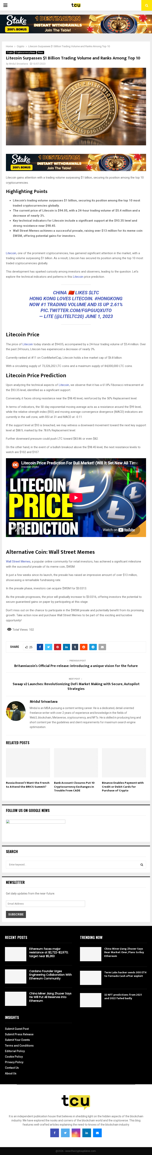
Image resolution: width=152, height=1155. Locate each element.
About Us (10, 1073)
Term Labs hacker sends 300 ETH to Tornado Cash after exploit (125, 974)
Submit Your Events (17, 1039)
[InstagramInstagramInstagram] (76, 1133)
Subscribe (16, 914)
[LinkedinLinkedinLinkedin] (86, 1133)
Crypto (10, 52)
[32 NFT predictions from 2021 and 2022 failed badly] (90, 1000)
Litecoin (11, 253)
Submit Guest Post (17, 1028)
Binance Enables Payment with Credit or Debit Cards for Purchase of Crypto (123, 786)
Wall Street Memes (18, 561)
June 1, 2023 (99, 316)
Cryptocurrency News (25, 52)
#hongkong (109, 298)
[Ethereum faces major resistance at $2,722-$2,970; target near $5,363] (15, 954)
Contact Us (12, 1067)
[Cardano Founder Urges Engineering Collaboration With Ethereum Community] (15, 976)
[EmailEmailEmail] (97, 1133)
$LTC (94, 292)
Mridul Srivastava (18, 63)
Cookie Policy (14, 1056)
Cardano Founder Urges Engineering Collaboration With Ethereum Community (50, 974)
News (40, 52)
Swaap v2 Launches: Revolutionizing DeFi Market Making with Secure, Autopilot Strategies (76, 686)
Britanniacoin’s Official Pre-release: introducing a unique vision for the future (76, 666)
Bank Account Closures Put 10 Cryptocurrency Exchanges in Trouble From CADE (74, 786)
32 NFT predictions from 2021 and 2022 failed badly (123, 996)
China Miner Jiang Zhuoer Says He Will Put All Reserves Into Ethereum (50, 997)
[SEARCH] (142, 865)
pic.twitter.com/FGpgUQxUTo (76, 310)
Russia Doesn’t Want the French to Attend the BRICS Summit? (27, 784)
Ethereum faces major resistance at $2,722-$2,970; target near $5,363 (48, 952)
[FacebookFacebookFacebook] (54, 1133)
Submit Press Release (19, 1034)
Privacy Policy (14, 1062)
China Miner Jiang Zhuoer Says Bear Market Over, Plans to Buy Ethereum (124, 952)
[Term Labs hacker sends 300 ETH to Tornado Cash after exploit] (90, 978)
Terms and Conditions (19, 1045)
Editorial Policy (15, 1051)
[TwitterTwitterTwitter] (65, 1133)
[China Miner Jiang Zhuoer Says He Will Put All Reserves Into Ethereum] (15, 999)
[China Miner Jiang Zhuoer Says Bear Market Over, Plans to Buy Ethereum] (90, 954)
